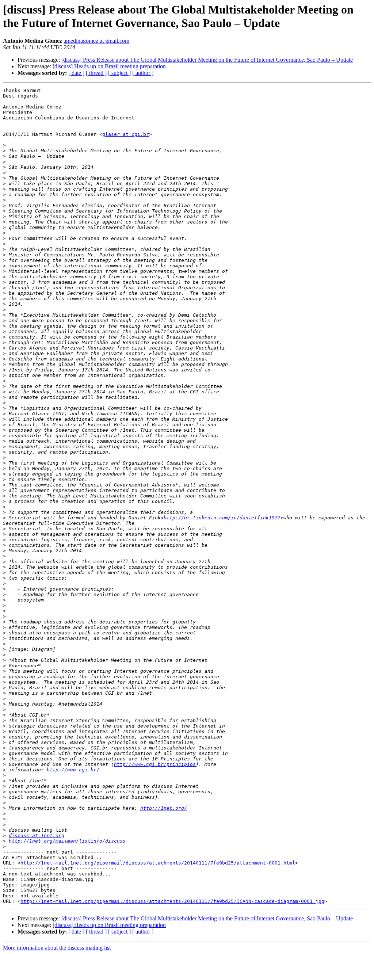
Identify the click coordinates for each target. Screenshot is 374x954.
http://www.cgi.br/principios (155, 764)
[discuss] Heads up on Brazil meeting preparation (109, 66)
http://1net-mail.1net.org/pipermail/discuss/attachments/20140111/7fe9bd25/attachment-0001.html (157, 863)
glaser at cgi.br (125, 134)
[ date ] (76, 73)
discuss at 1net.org (36, 835)
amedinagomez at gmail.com (96, 41)
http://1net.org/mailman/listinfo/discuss (67, 841)
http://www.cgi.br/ (73, 769)
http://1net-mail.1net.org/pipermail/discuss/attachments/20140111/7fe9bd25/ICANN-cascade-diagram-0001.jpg (172, 901)
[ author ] (142, 73)
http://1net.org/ (163, 808)
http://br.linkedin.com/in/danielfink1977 (222, 517)
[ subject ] (119, 73)
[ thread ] (96, 73)
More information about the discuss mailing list (57, 948)
